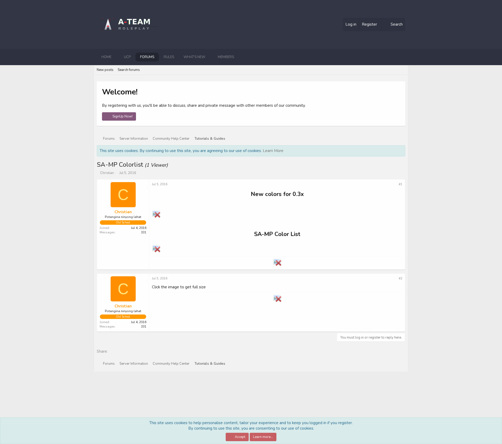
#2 (400, 278)
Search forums (129, 70)
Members (226, 57)
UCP (127, 57)
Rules (169, 57)
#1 (400, 184)
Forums (147, 57)
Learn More (273, 150)
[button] (115, 57)
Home (106, 57)
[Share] (394, 184)
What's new (194, 57)
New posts (105, 70)
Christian (107, 173)
